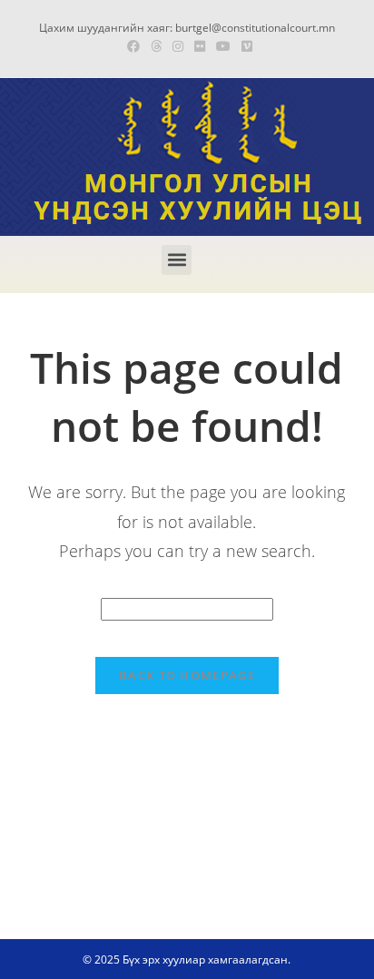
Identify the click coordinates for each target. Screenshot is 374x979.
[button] (177, 260)
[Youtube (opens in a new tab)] (223, 46)
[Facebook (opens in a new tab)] (133, 46)
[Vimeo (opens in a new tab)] (244, 46)
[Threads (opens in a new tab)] (156, 46)
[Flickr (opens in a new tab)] (200, 46)
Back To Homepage (187, 675)
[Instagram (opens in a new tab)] (178, 46)
